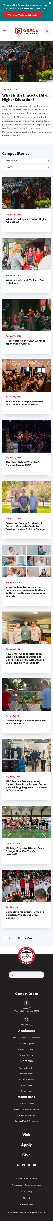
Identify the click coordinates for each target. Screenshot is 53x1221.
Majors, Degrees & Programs (26, 1038)
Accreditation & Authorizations (26, 1185)
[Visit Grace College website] (26, 31)
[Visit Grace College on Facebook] (18, 1165)
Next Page (28, 938)
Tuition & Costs (26, 1104)
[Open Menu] (4, 31)
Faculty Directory (26, 1055)
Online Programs (26, 1044)
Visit (26, 1135)
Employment (26, 1091)
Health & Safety (26, 1080)
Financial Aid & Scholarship (26, 1110)
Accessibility (26, 1192)
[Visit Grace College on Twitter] (29, 1165)
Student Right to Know (26, 1178)
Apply (26, 1145)
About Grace (26, 1085)
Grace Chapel (26, 1074)
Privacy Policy (26, 1205)
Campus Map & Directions (26, 1121)
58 (19, 938)
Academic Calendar (26, 1049)
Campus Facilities (26, 1068)
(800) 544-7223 (26, 1025)
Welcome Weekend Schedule (22, 15)
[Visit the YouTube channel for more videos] (34, 1165)
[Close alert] (50, 3)
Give (26, 1155)
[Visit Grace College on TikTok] (23, 1165)
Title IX (26, 1198)
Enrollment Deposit (26, 1115)
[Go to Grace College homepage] (26, 956)
